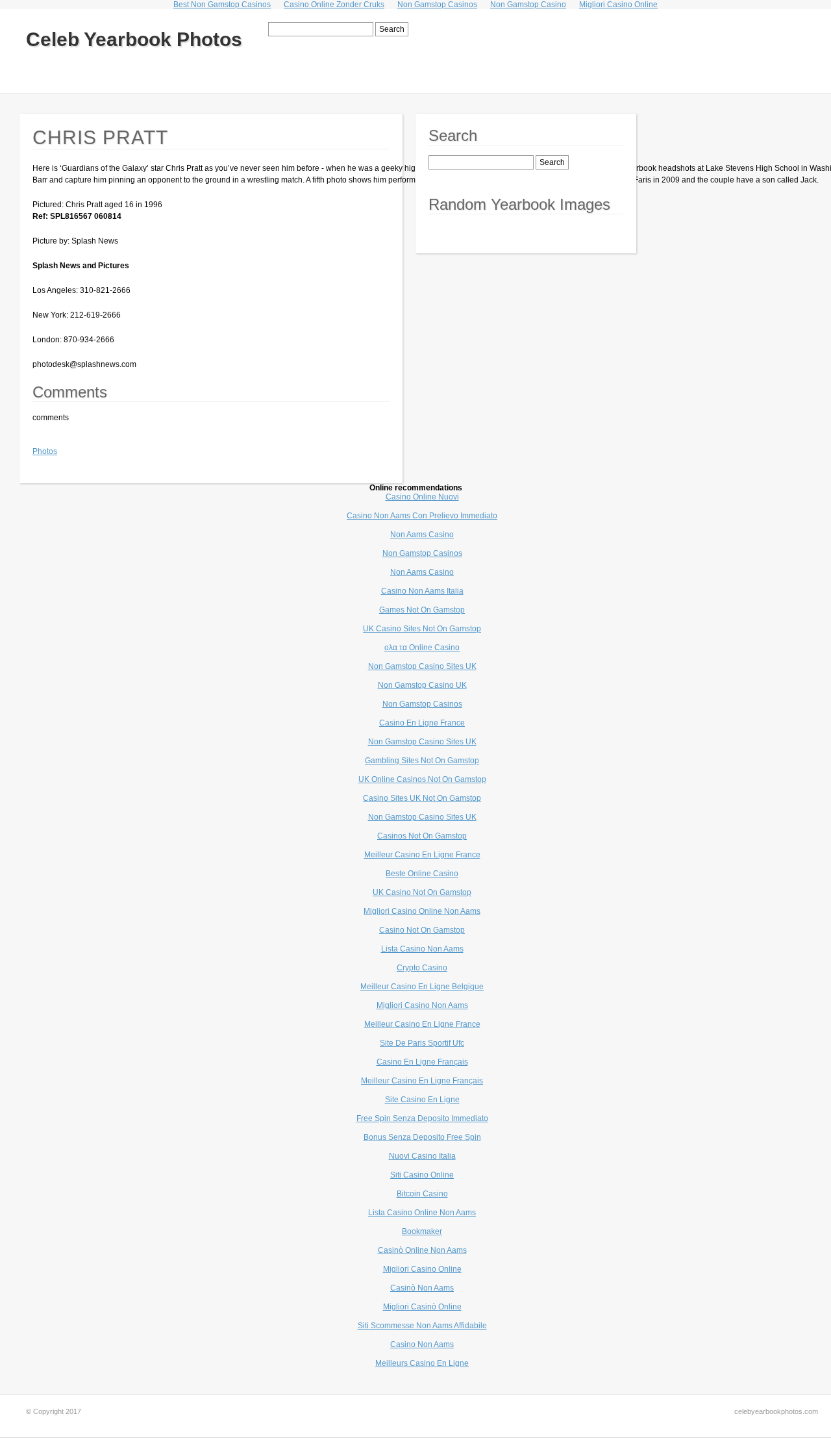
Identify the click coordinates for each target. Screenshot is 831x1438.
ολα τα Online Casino (422, 647)
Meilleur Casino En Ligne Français (422, 1080)
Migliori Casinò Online (422, 1306)
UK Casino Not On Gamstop (422, 892)
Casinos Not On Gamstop (422, 835)
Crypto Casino (422, 967)
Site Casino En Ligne (422, 1099)
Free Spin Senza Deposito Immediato (422, 1118)
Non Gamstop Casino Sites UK (422, 666)
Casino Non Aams (422, 1344)
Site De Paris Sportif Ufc (422, 1043)
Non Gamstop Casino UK (422, 685)
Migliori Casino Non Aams (422, 1005)
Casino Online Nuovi (422, 496)
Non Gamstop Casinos (422, 553)
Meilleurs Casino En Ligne (422, 1363)
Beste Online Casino (422, 873)
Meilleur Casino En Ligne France (422, 854)
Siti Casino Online (422, 1174)
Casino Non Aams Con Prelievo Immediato (422, 515)
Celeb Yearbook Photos (134, 39)
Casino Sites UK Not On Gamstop (422, 798)
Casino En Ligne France (422, 722)
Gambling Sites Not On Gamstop (422, 760)
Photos (44, 451)
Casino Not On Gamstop (422, 930)
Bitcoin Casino (422, 1193)
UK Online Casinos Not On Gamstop (422, 779)
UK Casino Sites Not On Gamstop (422, 628)
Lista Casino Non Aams (422, 948)
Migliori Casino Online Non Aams (422, 911)
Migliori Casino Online (422, 1269)
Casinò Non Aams (422, 1288)
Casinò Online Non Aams (422, 1250)
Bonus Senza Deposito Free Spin (422, 1137)
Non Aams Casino (422, 534)
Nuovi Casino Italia (422, 1156)
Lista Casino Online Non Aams (422, 1212)
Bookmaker (422, 1231)
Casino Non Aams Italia (422, 591)
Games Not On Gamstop (422, 609)
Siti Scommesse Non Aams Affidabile (422, 1325)
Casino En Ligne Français (422, 1061)
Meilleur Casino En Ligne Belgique (422, 986)
